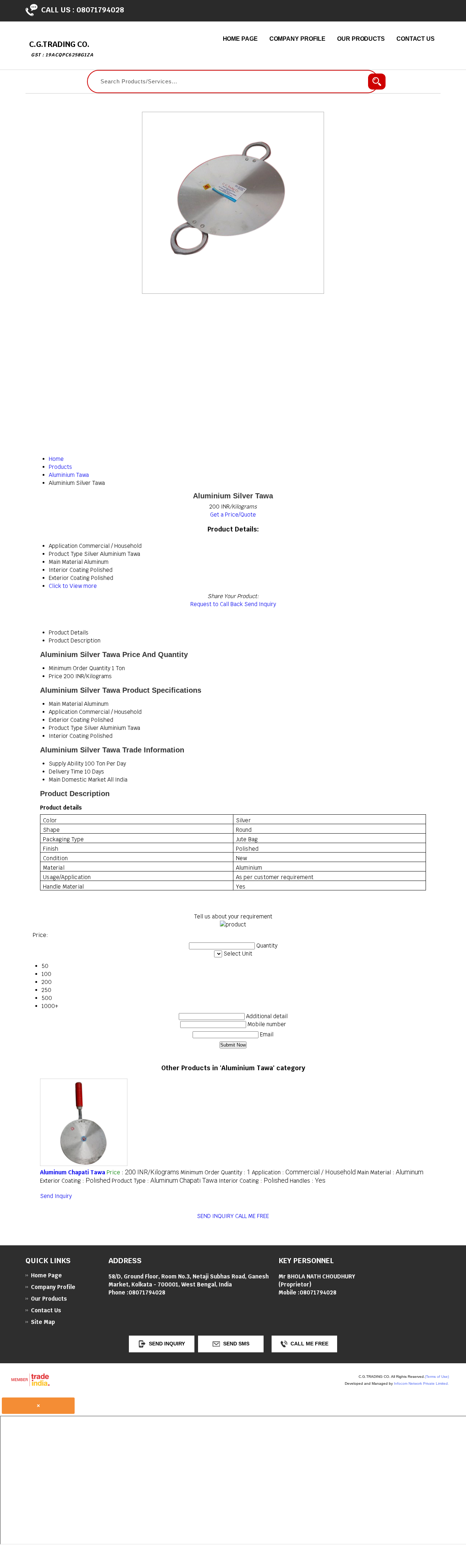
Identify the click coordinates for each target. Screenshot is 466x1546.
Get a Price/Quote (233, 514)
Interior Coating (69, 735)
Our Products (361, 39)
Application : (304, 1172)
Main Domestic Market (77, 779)
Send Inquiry (260, 604)
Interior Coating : (253, 1180)
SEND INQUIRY (215, 1216)
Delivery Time (66, 771)
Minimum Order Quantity (79, 668)
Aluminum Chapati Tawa (72, 1172)
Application (63, 711)
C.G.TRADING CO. (61, 48)
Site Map (43, 1321)
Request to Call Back (216, 604)
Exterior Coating (69, 719)
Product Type (66, 727)
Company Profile (297, 39)
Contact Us (415, 39)
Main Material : (390, 1172)
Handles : (307, 1180)
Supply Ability (66, 763)
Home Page (240, 39)
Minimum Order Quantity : (215, 1172)
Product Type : (164, 1180)
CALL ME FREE (252, 1216)
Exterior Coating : (75, 1180)
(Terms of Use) (437, 1377)
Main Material (66, 703)
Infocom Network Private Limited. (421, 1383)
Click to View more (73, 585)
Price (55, 676)
